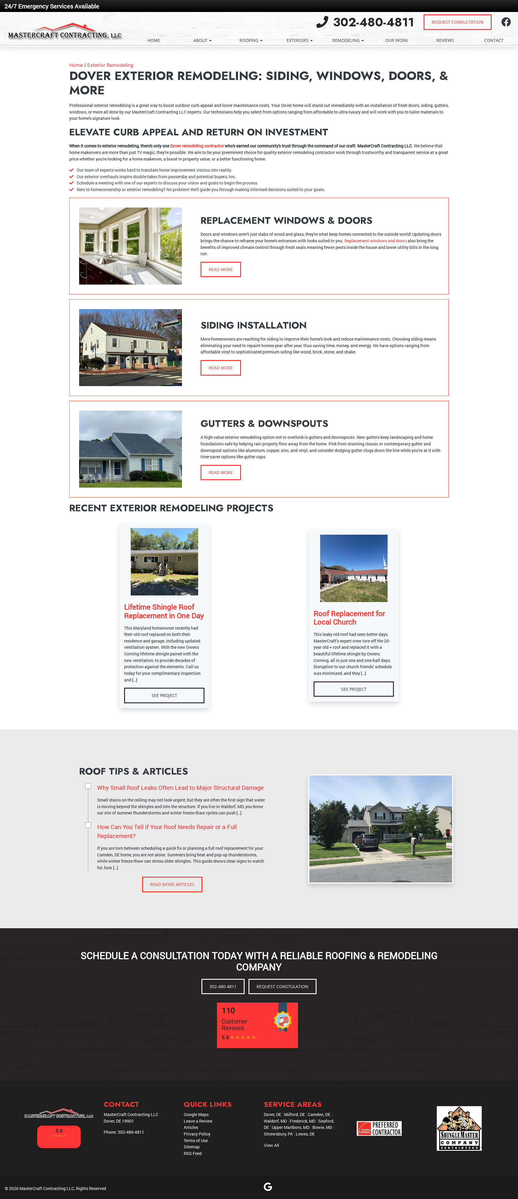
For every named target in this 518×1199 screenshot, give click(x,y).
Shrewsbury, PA (278, 1134)
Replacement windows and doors (375, 241)
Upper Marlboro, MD (290, 1127)
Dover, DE (272, 1114)
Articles (191, 1127)
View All (271, 1145)
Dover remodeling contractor (197, 146)
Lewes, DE (305, 1134)
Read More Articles (172, 884)
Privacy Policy (197, 1134)
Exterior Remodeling (110, 65)
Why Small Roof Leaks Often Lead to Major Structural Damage (180, 787)
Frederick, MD (302, 1121)
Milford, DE (294, 1114)
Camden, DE (319, 1114)
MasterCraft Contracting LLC (46, 1188)
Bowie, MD (322, 1127)
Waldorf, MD (275, 1121)
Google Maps (196, 1114)
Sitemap (192, 1147)
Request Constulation (282, 986)
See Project (164, 695)
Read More (221, 269)
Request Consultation (458, 22)
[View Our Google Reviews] (268, 1188)
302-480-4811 (371, 22)
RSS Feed (193, 1153)
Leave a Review (198, 1121)
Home (76, 65)
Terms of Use (196, 1140)
